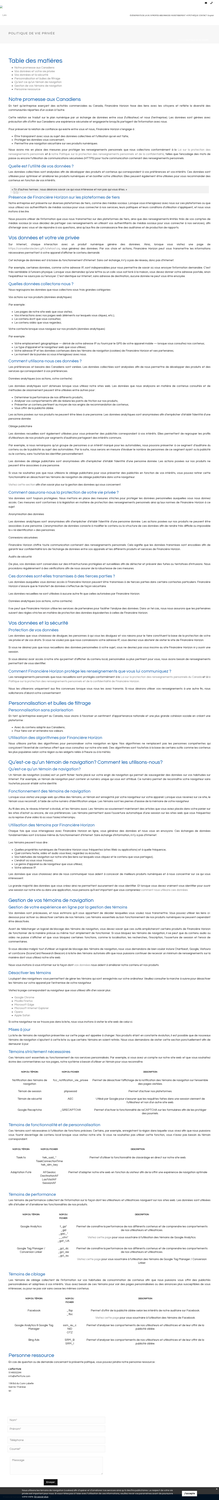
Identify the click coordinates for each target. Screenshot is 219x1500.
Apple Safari (22, 1015)
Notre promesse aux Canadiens (34, 67)
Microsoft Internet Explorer (31, 1008)
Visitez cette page (99, 1237)
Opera (18, 1011)
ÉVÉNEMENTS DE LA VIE (140, 15)
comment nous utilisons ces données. (164, 890)
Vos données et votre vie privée (34, 71)
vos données (82, 965)
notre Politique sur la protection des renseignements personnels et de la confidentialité (107, 154)
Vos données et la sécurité (31, 74)
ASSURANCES (164, 15)
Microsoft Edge (24, 1004)
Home (181, 40)
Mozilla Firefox (23, 1001)
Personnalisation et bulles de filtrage (37, 78)
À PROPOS (154, 15)
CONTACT (203, 15)
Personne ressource (27, 89)
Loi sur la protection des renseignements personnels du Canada (161, 677)
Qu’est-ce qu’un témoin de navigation (38, 82)
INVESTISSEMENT (178, 15)
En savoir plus (41, 1497)
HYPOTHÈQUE (192, 15)
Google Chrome (24, 997)
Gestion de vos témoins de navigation (38, 85)
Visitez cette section (21, 484)
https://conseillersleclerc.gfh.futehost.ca (34, 248)
